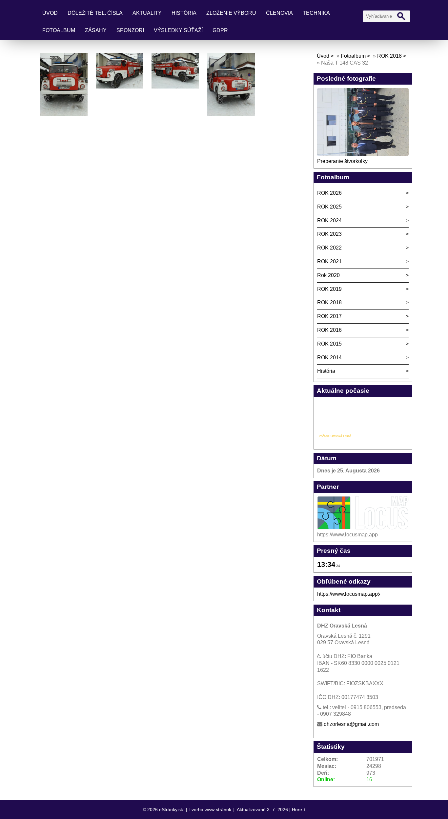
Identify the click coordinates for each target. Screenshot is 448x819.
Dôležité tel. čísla (95, 13)
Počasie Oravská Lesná (335, 436)
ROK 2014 (329, 357)
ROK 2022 (329, 247)
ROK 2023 (329, 234)
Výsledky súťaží (178, 30)
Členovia (279, 13)
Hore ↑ (299, 809)
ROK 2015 (329, 344)
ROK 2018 (389, 56)
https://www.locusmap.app (347, 594)
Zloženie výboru (231, 13)
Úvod (50, 13)
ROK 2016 (329, 330)
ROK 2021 (329, 261)
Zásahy (96, 30)
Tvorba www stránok (210, 809)
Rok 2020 (328, 275)
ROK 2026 (329, 193)
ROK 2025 (329, 207)
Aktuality (147, 13)
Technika (316, 13)
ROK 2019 (329, 289)
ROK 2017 (329, 316)
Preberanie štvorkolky (342, 161)
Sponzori (130, 30)
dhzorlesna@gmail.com (351, 724)
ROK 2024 (329, 220)
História (184, 13)
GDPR (220, 30)
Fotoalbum (58, 30)
